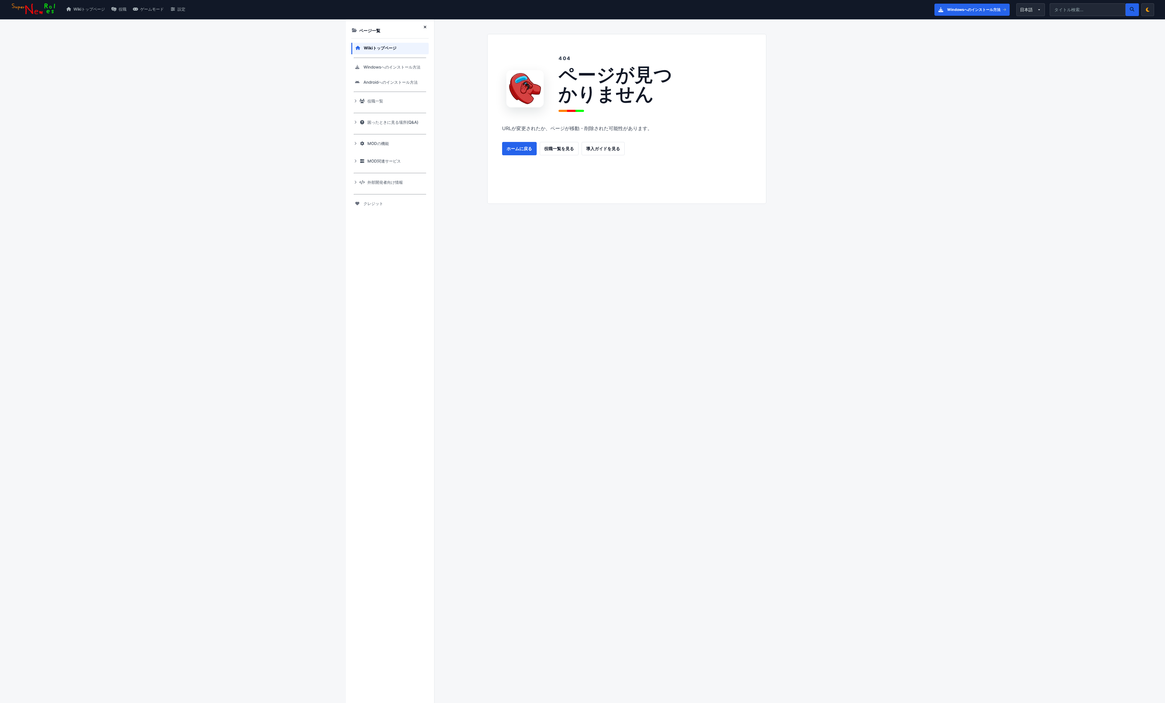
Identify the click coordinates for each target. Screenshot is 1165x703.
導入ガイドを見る (603, 148)
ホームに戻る (519, 148)
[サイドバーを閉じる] (426, 27)
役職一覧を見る (559, 148)
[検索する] (1132, 9)
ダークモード (1147, 9)
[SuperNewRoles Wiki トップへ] (33, 9)
